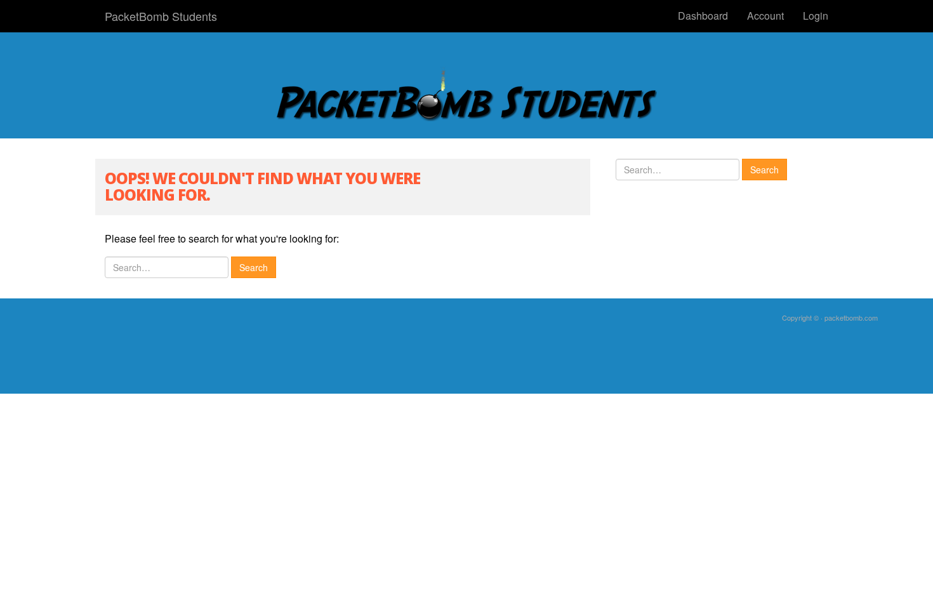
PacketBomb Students (161, 16)
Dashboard (703, 15)
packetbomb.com (851, 317)
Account (765, 15)
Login (815, 15)
